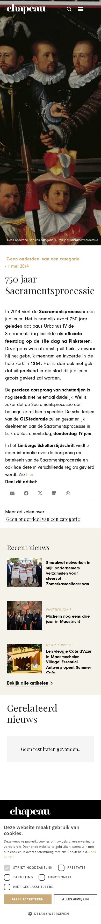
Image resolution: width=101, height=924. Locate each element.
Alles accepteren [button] (28, 899)
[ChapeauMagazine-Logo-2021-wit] (30, 812)
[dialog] (50, 871)
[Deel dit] (26, 493)
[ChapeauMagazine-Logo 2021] (26, 9)
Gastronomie (58, 610)
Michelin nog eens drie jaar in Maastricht (68, 619)
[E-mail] (12, 493)
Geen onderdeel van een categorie (43, 519)
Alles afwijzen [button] (75, 899)
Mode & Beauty (60, 645)
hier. (30, 474)
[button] (69, 9)
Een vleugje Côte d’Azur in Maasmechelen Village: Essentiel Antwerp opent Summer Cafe (69, 662)
